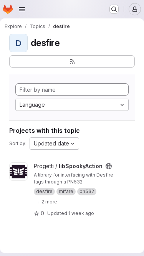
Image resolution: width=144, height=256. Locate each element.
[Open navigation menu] (22, 9)
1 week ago (81, 213)
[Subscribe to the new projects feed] (72, 61)
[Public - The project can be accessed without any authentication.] (109, 166)
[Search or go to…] (114, 9)
